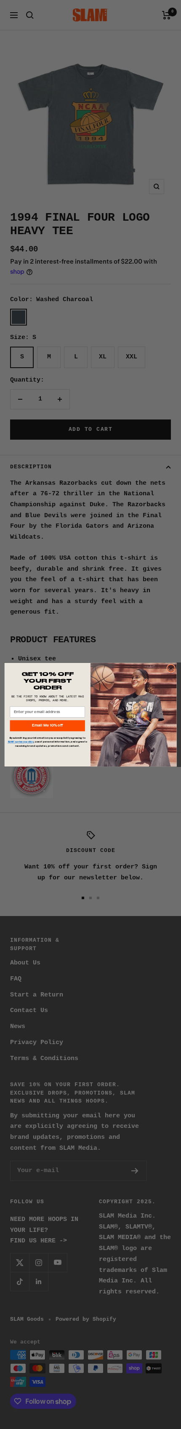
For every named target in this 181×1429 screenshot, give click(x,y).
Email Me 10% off (47, 725)
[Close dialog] (171, 668)
